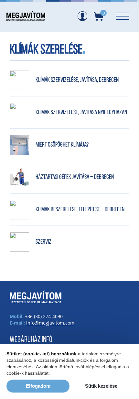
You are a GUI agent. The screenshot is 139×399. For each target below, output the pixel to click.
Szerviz (43, 242)
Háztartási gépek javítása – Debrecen (75, 177)
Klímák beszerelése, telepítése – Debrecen (80, 209)
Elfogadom (38, 386)
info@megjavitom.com (50, 323)
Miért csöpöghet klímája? (62, 145)
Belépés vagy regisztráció (82, 16)
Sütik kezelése (101, 386)
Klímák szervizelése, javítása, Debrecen (77, 80)
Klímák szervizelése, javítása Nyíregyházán (81, 112)
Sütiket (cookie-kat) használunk (41, 353)
